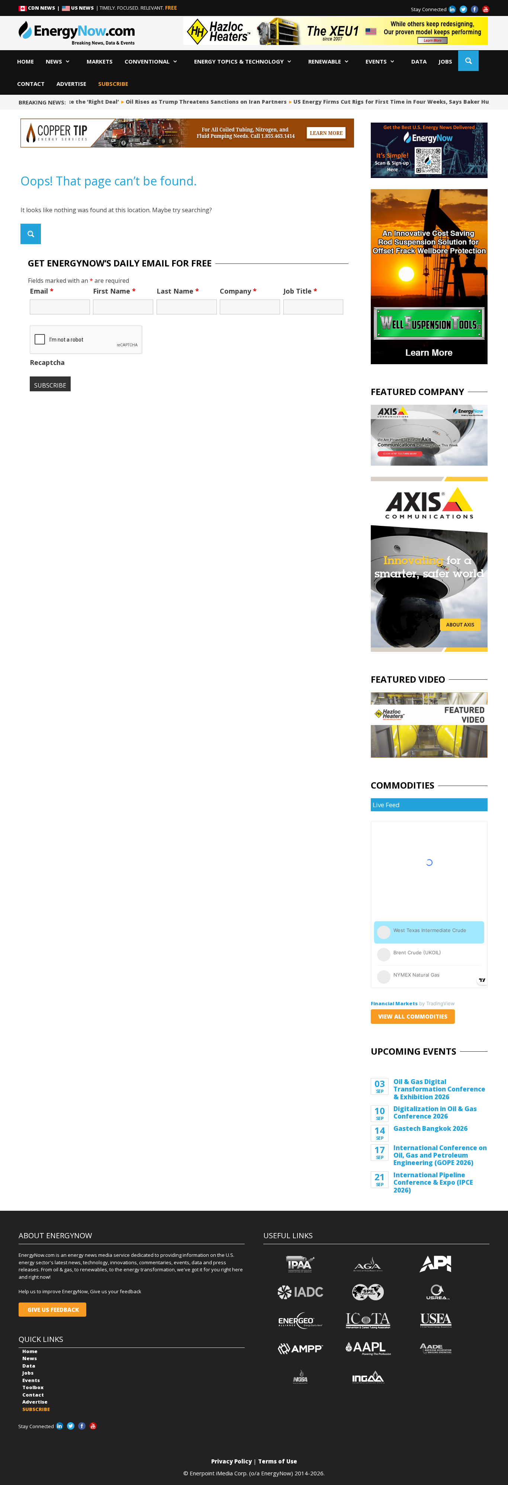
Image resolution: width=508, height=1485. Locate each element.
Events (376, 61)
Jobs (445, 61)
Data (419, 61)
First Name (114, 291)
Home (25, 61)
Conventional (147, 61)
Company (238, 291)
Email (42, 291)
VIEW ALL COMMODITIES (412, 1016)
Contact (31, 83)
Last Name (178, 291)
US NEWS (82, 7)
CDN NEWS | (44, 7)
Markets (100, 61)
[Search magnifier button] (468, 61)
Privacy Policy (231, 1461)
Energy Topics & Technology (239, 61)
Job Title (300, 291)
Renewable (324, 61)
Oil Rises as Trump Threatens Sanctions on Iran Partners (197, 101)
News (54, 61)
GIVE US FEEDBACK (52, 1309)
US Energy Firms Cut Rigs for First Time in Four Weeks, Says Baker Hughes (388, 101)
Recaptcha (47, 362)
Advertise (71, 83)
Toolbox (33, 1387)
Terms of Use (277, 1461)
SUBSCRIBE (113, 83)
